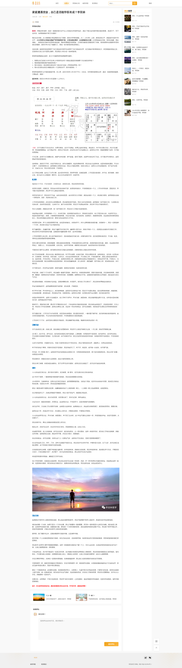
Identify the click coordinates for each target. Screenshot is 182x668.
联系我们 (44, 664)
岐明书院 (33, 664)
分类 (40, 16)
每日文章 (45, 16)
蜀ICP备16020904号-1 (145, 664)
